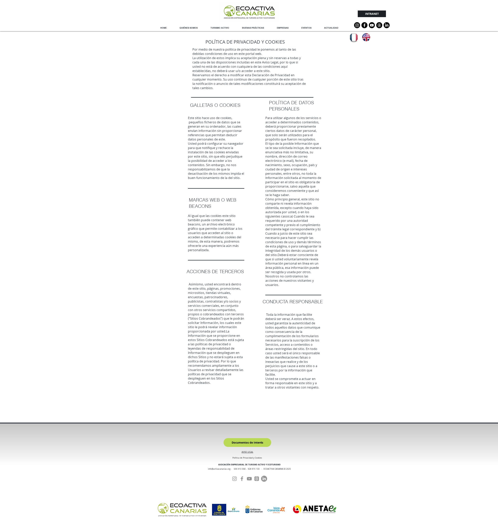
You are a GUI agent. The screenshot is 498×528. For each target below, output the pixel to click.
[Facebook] (242, 479)
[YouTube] (372, 25)
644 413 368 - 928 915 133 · (249, 469)
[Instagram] (357, 25)
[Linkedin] (387, 25)
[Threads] (379, 25)
